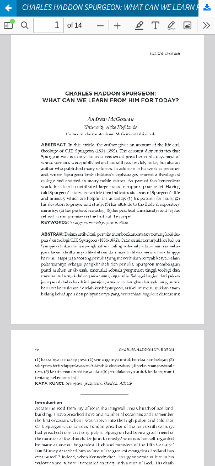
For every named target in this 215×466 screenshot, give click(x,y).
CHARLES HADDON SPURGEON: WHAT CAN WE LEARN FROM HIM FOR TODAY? (118, 8)
